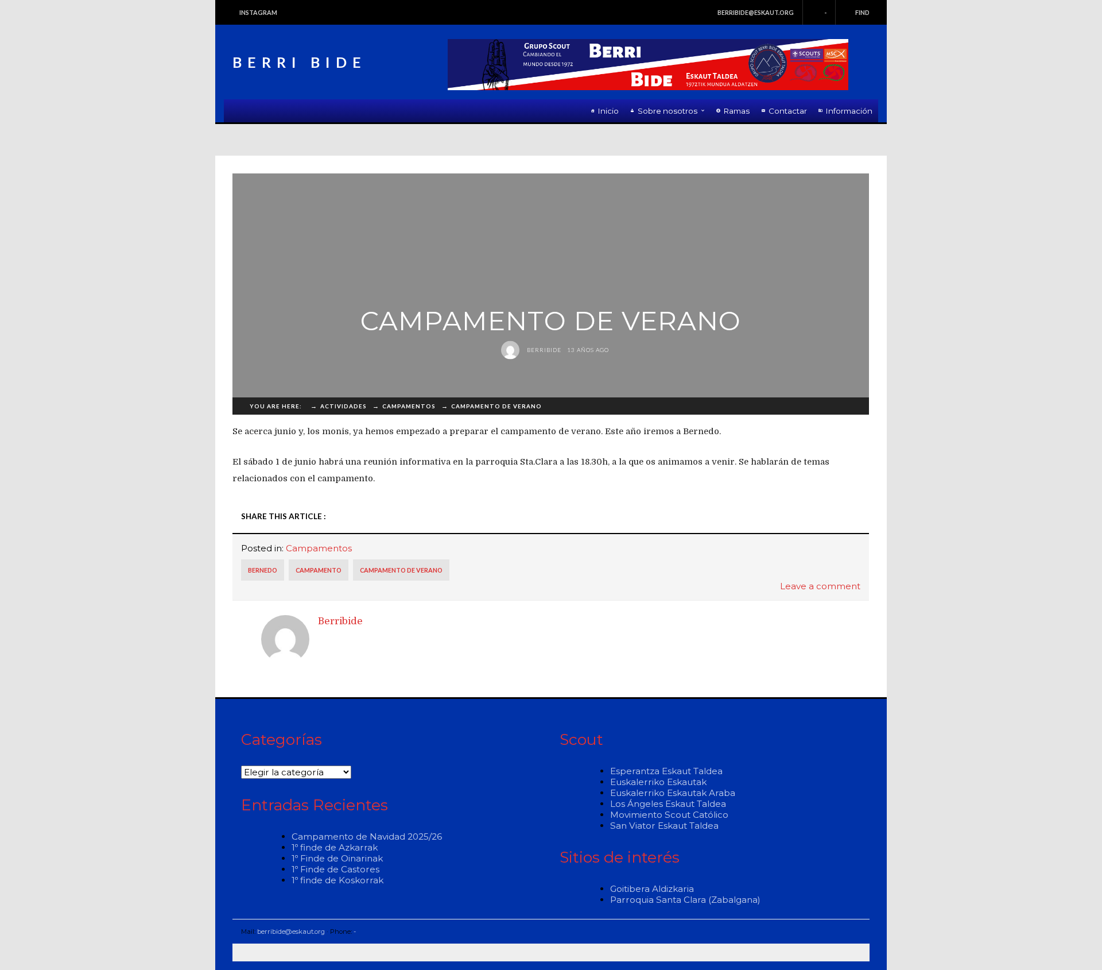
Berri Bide (299, 62)
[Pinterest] (823, 516)
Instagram (258, 12)
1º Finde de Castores (335, 869)
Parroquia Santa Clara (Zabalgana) (685, 899)
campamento (319, 570)
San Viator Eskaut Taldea (664, 825)
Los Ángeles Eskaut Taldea (668, 803)
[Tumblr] (790, 516)
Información (849, 110)
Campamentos (319, 548)
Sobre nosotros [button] (667, 110)
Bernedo (262, 570)
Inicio (608, 110)
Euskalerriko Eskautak (658, 781)
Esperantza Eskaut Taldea (666, 771)
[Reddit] (773, 516)
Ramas (737, 110)
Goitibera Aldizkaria (652, 888)
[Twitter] (740, 516)
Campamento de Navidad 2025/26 (367, 836)
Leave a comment (820, 586)
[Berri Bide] (648, 64)
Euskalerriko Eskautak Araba (672, 792)
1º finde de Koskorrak (337, 880)
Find (862, 12)
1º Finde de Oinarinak (337, 858)
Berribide (543, 349)
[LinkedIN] (756, 516)
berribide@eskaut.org (755, 12)
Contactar (788, 110)
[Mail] (856, 516)
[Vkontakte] (840, 516)
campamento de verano (401, 570)
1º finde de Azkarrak (335, 847)
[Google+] (806, 516)
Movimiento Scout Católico (669, 814)
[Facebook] (723, 516)
